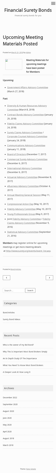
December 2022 (10, 397)
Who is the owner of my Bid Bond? (18, 344)
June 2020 (7, 418)
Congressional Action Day (20, 204)
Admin (28, 52)
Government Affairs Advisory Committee (27, 87)
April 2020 (7, 431)
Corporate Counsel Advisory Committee (27, 136)
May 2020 (7, 424)
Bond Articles (16, 269)
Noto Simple (31, 469)
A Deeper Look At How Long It (16, 372)
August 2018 (8, 438)
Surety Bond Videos (11, 319)
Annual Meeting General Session (24, 195)
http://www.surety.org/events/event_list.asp (28, 250)
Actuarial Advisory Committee (22, 177)
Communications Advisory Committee (26, 145)
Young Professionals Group (21, 214)
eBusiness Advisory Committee (23, 186)
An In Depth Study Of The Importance (20, 358)
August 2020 (8, 411)
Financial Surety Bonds (28, 10)
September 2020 (10, 404)
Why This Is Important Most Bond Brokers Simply (25, 351)
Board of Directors (16, 154)
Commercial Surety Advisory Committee (27, 159)
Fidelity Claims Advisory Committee (25, 123)
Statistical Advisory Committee (22, 231)
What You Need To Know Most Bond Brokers (23, 365)
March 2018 (8, 445)
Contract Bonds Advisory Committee (25, 114)
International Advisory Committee (24, 168)
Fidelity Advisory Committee (21, 209)
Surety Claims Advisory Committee (24, 132)
